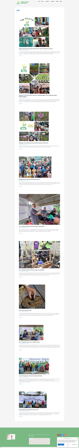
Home (39, 1)
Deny (68, 444)
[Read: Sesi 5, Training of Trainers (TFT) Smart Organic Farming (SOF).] (39, 254)
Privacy (68, 446)
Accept (61, 444)
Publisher (57, 1)
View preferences (74, 444)
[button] (77, 438)
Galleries (61, 1)
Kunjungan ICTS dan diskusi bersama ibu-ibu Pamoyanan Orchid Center (33, 143)
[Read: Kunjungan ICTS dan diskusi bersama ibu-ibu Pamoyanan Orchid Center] (34, 126)
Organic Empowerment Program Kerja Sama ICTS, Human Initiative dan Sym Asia (36, 48)
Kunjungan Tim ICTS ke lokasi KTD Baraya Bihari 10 (29, 179)
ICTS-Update (52, 1)
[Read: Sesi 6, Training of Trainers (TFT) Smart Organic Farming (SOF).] (39, 209)
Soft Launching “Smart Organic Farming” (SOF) (28, 409)
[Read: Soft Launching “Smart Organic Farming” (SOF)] (33, 399)
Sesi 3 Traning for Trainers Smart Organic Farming (29, 342)
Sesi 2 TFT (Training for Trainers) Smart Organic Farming (30, 376)
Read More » (21, 55)
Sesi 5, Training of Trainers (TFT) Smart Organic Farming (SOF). (32, 270)
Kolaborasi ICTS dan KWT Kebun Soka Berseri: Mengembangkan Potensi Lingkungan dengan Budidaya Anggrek (38, 95)
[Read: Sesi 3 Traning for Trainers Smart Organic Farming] (31, 332)
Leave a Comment (21, 144)
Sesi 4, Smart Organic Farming (25, 310)
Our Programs (47, 1)
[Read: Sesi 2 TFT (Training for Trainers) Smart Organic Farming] (34, 365)
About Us (42, 1)
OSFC (25, 144)
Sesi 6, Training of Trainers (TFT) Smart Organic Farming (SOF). (32, 226)
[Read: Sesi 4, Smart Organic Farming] (32, 296)
